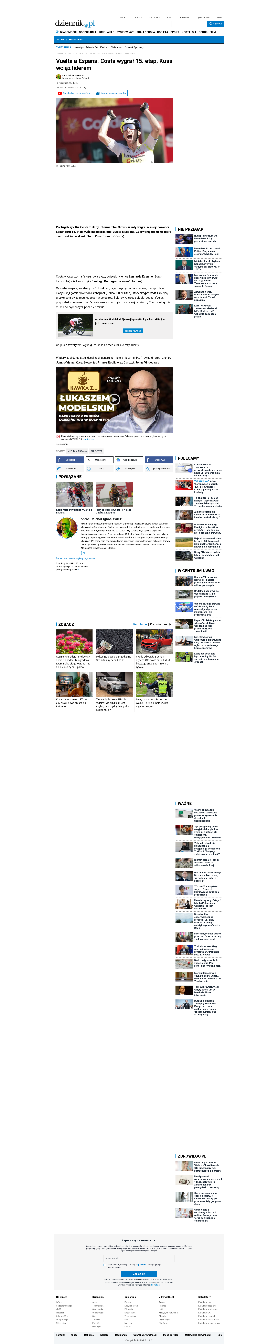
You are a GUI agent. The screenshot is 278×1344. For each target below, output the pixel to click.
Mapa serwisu (170, 1335)
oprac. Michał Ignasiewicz (76, 76)
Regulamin (121, 1335)
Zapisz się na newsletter (113, 93)
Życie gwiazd (130, 1316)
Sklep (219, 17)
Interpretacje (62, 1320)
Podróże (96, 1323)
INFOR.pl (124, 17)
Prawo (162, 1302)
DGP (169, 17)
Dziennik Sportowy (134, 47)
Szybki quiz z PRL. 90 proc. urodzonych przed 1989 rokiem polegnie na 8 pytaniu (72, 566)
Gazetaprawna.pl (64, 1306)
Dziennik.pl (98, 1297)
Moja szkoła (130, 1313)
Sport (60, 39)
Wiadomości (98, 1313)
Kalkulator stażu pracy (208, 1309)
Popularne (140, 624)
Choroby (163, 1316)
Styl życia (163, 1323)
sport (69, 53)
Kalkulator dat (204, 1302)
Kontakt (60, 1335)
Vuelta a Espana (77, 451)
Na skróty (61, 1297)
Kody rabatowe (131, 1306)
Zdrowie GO (92, 47)
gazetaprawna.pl (205, 17)
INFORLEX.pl (154, 17)
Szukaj (217, 23)
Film (126, 1320)
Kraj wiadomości (161, 624)
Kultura (128, 1326)
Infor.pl (59, 1302)
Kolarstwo (76, 39)
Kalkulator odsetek (206, 1316)
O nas (74, 1335)
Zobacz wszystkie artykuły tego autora (75, 558)
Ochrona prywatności (145, 1335)
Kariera (104, 1335)
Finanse (162, 1306)
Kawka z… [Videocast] (111, 47)
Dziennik (59, 53)
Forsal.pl (60, 1313)
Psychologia (164, 1320)
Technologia (98, 1306)
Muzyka (128, 1323)
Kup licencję (88, 439)
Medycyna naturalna (168, 1313)
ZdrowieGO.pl (184, 17)
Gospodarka (97, 1309)
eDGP (58, 1309)
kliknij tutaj (155, 1285)
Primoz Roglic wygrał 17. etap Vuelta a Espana (113, 511)
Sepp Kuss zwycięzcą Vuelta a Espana (74, 511)
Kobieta (128, 1302)
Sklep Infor (61, 1323)
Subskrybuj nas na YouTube (76, 93)
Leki (161, 1309)
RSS (220, 1335)
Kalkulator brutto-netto (208, 1320)
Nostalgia (79, 47)
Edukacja (129, 1309)
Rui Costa (96, 451)
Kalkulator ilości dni (207, 1306)
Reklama (89, 1335)
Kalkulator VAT (205, 1313)
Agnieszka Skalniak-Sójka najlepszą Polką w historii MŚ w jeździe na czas (130, 321)
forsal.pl (138, 17)
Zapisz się (139, 1273)
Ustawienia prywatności (198, 1335)
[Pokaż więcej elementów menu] (221, 32)
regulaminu (141, 1265)
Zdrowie (96, 1320)
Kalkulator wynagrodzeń (209, 1323)
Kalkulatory (204, 1297)
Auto (94, 1302)
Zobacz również (133, 330)
